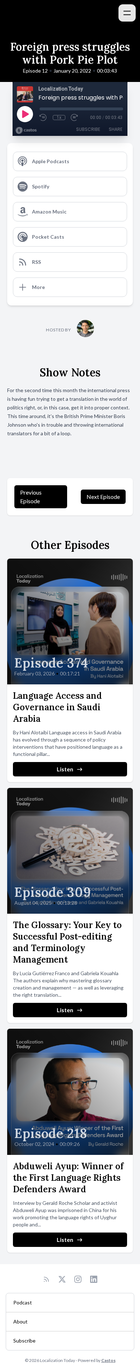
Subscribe (88, 129)
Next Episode (103, 496)
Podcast (22, 1302)
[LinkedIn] (93, 1279)
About (20, 1321)
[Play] (25, 114)
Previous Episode (31, 496)
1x (59, 117)
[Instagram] (77, 1279)
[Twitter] (62, 1279)
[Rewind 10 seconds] (43, 117)
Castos (108, 1360)
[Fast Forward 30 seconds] (75, 117)
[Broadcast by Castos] (26, 130)
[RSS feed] (46, 1279)
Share (115, 129)
